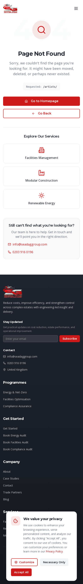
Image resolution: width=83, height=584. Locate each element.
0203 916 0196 (23, 252)
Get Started (10, 428)
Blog (6, 499)
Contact (8, 485)
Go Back (44, 113)
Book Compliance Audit (17, 449)
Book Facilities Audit (15, 442)
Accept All (21, 572)
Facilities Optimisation (16, 399)
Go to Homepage (44, 101)
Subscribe (70, 338)
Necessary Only (54, 562)
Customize (26, 562)
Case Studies (11, 478)
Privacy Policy (54, 551)
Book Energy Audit (14, 435)
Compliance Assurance (17, 406)
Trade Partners (12, 492)
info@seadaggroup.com (30, 244)
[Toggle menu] (76, 8)
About (7, 471)
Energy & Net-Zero (15, 392)
